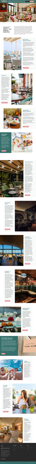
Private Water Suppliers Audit (30, 448)
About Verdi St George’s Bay (16, 447)
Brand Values (14, 448)
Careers (14, 449)
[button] (34, 1)
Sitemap (28, 449)
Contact (14, 450)
